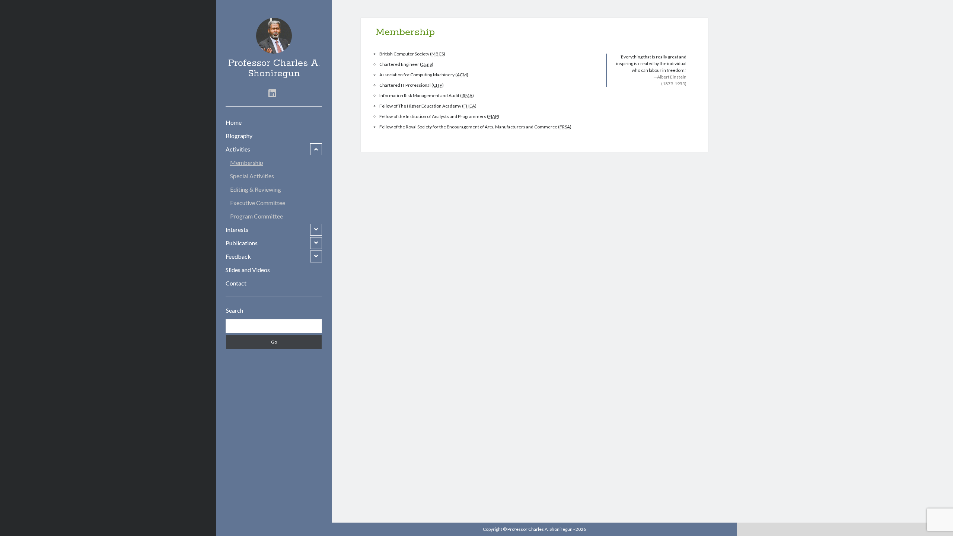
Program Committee (256, 216)
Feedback (238, 256)
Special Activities (252, 175)
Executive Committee (257, 202)
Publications (242, 242)
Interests (237, 229)
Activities (238, 149)
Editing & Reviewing (255, 189)
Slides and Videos (248, 269)
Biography (239, 135)
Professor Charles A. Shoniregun (274, 68)
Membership (246, 162)
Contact (236, 283)
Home (234, 122)
